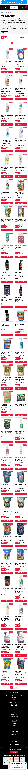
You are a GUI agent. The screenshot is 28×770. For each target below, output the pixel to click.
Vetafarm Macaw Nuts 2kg (20, 537)
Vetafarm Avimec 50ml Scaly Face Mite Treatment (6, 142)
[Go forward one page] (16, 43)
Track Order (14, 714)
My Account (14, 712)
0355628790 (14, 699)
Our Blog (14, 725)
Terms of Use (14, 734)
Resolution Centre (14, 716)
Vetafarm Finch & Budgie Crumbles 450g (6, 352)
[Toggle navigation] (2, 7)
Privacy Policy (14, 736)
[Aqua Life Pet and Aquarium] (14, 7)
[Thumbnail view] (2, 37)
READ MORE (4, 32)
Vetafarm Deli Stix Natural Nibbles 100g (7, 247)
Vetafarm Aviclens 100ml (7, 115)
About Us (14, 723)
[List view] (5, 37)
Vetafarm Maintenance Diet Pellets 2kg (6, 563)
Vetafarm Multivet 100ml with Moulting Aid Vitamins (20, 590)
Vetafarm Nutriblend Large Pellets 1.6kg (20, 673)
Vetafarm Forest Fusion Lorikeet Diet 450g (20, 379)
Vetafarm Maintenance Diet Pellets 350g (20, 563)
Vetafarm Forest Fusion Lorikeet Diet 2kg (6, 379)
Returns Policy (14, 739)
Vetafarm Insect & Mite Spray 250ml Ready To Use (7, 459)
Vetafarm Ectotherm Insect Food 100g (7, 299)
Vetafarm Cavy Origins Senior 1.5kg (19, 194)
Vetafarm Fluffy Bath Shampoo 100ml (20, 352)
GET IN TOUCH (14, 752)
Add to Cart (7, 72)
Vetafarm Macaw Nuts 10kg (6, 537)
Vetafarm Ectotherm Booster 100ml (5, 274)
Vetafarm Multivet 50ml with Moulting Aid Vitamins (20, 619)
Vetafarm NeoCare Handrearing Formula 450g (20, 646)
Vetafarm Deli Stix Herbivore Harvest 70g (20, 220)
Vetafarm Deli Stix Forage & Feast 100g (7, 220)
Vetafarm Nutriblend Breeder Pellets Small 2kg (6, 673)
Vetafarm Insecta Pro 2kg (6, 485)
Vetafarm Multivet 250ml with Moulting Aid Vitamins (7, 619)
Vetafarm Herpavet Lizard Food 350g (7, 431)
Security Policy (14, 741)
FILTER (22, 38)
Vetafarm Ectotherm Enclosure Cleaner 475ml (19, 274)
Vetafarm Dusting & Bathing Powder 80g (20, 247)
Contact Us (14, 727)
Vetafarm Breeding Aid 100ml (7, 167)
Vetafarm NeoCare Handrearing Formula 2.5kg (7, 646)
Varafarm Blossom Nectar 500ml (7, 62)
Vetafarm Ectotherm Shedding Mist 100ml (19, 300)
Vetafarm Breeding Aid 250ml (21, 167)
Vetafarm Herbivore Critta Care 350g (6, 406)
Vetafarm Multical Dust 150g (7, 589)
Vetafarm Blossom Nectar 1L (20, 141)
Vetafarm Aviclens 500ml (20, 115)
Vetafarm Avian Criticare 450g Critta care (19, 63)
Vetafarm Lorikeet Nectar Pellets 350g (20, 511)
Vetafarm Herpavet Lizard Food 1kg (21, 405)
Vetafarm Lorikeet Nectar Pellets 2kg (7, 510)
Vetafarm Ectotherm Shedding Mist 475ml (5, 325)
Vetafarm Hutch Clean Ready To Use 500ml (20, 432)
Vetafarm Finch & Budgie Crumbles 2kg (20, 324)
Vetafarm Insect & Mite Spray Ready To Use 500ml (20, 459)
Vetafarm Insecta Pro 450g (20, 485)
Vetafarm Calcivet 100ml (7, 193)
